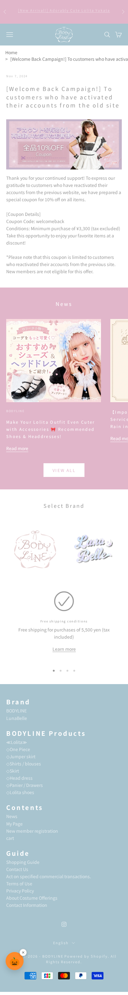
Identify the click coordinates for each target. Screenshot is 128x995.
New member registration (32, 831)
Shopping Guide (22, 862)
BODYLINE (15, 411)
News (11, 816)
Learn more (64, 649)
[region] (64, 625)
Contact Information (26, 905)
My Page (14, 824)
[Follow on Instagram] (64, 924)
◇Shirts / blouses (23, 763)
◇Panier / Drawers (24, 785)
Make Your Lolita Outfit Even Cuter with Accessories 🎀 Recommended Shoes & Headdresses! (50, 429)
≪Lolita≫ (16, 742)
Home (11, 52)
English (61, 942)
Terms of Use (19, 883)
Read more (17, 448)
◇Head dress (19, 778)
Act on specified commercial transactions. (48, 876)
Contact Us (17, 869)
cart (10, 838)
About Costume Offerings (31, 898)
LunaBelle (16, 718)
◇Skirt (12, 771)
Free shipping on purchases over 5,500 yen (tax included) (64, 12)
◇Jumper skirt (20, 756)
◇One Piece (18, 749)
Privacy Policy (20, 891)
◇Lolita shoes (20, 792)
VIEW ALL (64, 470)
